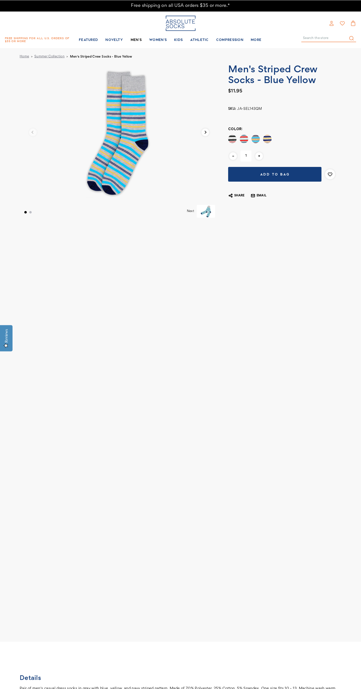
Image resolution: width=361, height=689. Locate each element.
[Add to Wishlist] (330, 174)
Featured (88, 40)
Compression (229, 40)
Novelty (114, 40)
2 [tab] (30, 212)
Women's (158, 40)
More (256, 40)
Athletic (199, 40)
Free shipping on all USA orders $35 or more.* (180, 6)
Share (239, 195)
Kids (178, 40)
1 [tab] (25, 212)
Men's (136, 40)
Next (205, 132)
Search (351, 38)
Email (261, 195)
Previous (33, 132)
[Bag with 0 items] (353, 23)
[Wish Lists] (342, 23)
